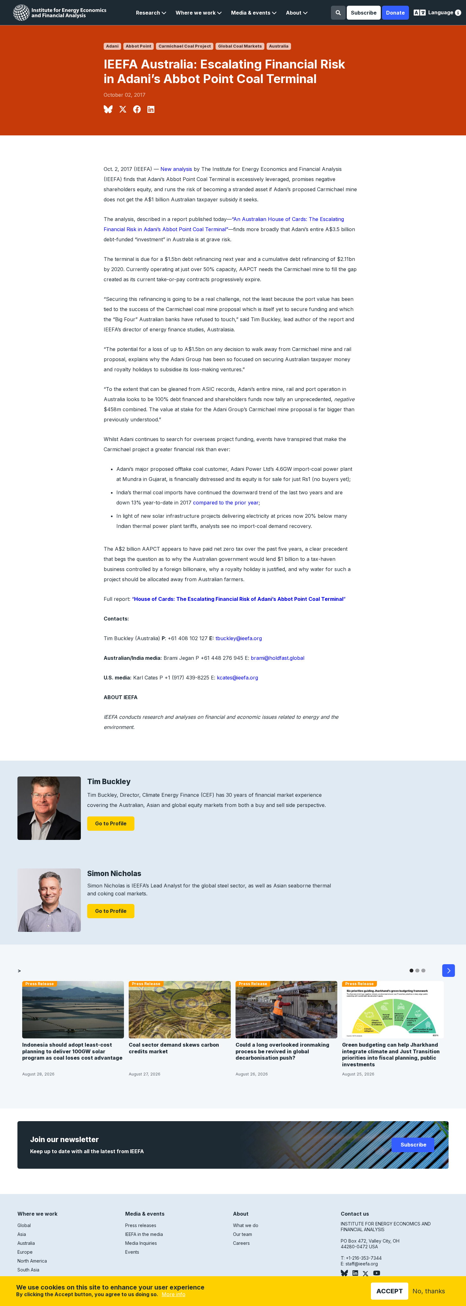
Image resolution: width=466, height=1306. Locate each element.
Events (132, 1252)
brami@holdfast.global (277, 658)
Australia (278, 46)
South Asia (28, 1269)
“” (239, 599)
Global (24, 1225)
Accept (389, 1291)
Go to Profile (110, 823)
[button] (151, 13)
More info (173, 1294)
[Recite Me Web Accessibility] (458, 13)
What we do (245, 1225)
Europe (25, 1252)
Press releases (140, 1225)
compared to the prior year (226, 502)
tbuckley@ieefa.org (239, 638)
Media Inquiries (141, 1243)
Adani (112, 46)
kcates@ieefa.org (237, 677)
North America (32, 1261)
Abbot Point (138, 46)
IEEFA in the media (144, 1234)
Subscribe (364, 13)
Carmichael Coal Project (185, 46)
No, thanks (428, 1291)
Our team (242, 1234)
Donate (395, 13)
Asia (21, 1234)
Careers (241, 1243)
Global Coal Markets (240, 46)
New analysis (176, 169)
